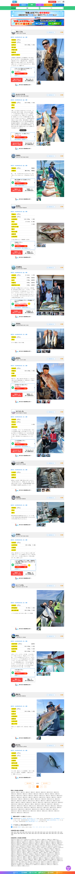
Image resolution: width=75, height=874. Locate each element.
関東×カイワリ (19, 800)
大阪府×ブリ (24, 852)
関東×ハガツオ (47, 805)
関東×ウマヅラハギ (14, 804)
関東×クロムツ (19, 797)
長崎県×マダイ (49, 861)
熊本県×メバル (43, 863)
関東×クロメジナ (39, 807)
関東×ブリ (18, 792)
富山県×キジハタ (24, 847)
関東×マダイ (13, 792)
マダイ (39, 4)
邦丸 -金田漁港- (23, 818)
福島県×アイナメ (32, 842)
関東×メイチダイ (40, 802)
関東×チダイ (36, 795)
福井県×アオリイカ (27, 848)
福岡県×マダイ (40, 860)
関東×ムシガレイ (53, 805)
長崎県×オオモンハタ (14, 863)
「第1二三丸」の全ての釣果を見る (29, 80)
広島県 (21, 833)
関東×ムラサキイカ (21, 809)
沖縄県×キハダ (55, 864)
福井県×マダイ (21, 848)
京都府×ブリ (37, 851)
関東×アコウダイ (50, 804)
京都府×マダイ (42, 851)
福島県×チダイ (19, 842)
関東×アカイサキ (27, 807)
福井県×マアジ (33, 848)
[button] (63, 123)
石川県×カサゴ (60, 847)
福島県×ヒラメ (13, 842)
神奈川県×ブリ (60, 844)
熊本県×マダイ (32, 863)
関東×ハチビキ (44, 804)
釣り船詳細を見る (50, 32)
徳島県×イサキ (41, 857)
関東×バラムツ (55, 809)
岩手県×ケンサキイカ (20, 839)
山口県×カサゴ (13, 857)
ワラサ (34, 818)
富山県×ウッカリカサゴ (32, 847)
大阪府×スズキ (35, 852)
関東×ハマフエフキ (53, 807)
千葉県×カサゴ (13, 844)
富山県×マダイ (18, 847)
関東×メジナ (38, 800)
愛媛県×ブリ (36, 859)
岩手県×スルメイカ (27, 839)
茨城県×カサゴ (53, 842)
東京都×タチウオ (25, 844)
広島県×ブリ (25, 856)
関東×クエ (13, 802)
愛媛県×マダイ (30, 859)
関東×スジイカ (43, 809)
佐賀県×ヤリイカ (44, 861)
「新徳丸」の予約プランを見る (17, 573)
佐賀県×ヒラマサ (24, 861)
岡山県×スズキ (33, 855)
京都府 (18, 833)
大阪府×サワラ (19, 852)
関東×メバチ (35, 802)
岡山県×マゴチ (56, 855)
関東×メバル (48, 795)
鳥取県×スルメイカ (14, 855)
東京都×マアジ (19, 844)
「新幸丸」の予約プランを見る (16, 395)
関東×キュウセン (46, 807)
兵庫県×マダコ (51, 852)
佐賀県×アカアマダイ (36, 861)
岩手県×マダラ (13, 839)
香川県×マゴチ (13, 859)
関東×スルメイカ (42, 795)
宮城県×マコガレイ (20, 840)
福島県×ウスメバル (25, 842)
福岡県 (47, 833)
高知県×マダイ (21, 860)
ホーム (15, 4)
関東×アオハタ (36, 797)
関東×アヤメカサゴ (48, 802)
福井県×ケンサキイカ (14, 848)
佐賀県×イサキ (30, 861)
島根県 (33, 833)
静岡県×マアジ (57, 848)
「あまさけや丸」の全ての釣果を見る (29, 143)
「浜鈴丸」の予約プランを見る (16, 190)
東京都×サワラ (37, 844)
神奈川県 (28, 818)
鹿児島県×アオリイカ (29, 864)
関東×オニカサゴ (59, 795)
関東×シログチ (13, 800)
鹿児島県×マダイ (14, 864)
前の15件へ (29, 783)
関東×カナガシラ (49, 809)
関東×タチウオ (56, 792)
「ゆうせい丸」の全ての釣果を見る (29, 451)
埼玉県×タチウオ (19, 843)
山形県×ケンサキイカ (44, 840)
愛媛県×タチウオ (48, 859)
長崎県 (53, 833)
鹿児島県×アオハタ (37, 864)
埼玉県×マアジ (37, 843)
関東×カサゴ (28, 792)
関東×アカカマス (37, 804)
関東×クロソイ (54, 797)
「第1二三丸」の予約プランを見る (16, 80)
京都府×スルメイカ (49, 851)
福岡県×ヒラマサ (60, 860)
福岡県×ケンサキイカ (53, 860)
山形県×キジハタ (37, 840)
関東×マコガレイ (56, 804)
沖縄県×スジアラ (50, 864)
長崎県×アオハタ (22, 863)
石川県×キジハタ (44, 847)
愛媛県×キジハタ (41, 859)
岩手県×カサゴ (33, 839)
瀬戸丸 (27, 821)
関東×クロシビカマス (40, 805)
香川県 (38, 833)
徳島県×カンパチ (47, 857)
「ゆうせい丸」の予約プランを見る (16, 451)
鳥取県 (30, 833)
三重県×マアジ (24, 851)
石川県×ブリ (38, 847)
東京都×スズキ (42, 844)
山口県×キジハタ (43, 856)
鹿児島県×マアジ (43, 864)
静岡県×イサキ (52, 848)
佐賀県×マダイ (18, 861)
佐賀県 (50, 833)
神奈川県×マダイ (55, 844)
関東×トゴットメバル (32, 805)
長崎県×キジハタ (56, 861)
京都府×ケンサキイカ (31, 851)
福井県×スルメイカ (40, 848)
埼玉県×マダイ (31, 843)
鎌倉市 (58, 818)
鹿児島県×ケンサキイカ (21, 864)
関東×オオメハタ (29, 802)
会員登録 (52, 1)
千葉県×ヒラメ (48, 843)
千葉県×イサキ (53, 843)
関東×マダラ (23, 802)
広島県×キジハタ (19, 856)
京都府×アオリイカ (56, 851)
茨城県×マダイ (37, 842)
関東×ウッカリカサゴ (56, 800)
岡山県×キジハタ (50, 855)
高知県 (35, 833)
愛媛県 (44, 833)
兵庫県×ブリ (41, 852)
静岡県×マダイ (46, 848)
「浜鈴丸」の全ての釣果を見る (29, 190)
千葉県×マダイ (42, 843)
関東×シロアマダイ (42, 797)
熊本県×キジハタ (49, 863)
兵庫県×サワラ (57, 852)
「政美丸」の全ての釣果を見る (29, 252)
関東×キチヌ (59, 807)
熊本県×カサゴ (55, 863)
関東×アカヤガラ (28, 809)
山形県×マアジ (31, 840)
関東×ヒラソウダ (19, 805)
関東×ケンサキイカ (19, 795)
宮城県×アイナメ (56, 839)
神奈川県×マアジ (49, 844)
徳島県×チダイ (35, 857)
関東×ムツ (32, 804)
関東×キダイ (49, 797)
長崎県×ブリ (27, 863)
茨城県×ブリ (43, 842)
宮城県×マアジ (49, 839)
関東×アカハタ (31, 795)
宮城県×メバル (13, 840)
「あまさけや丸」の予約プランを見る (17, 143)
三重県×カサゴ (19, 851)
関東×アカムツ (13, 797)
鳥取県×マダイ (27, 855)
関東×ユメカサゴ (21, 804)
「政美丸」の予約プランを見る (16, 252)
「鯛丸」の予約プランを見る (16, 680)
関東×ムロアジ (59, 805)
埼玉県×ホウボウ (26, 843)
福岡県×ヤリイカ (46, 860)
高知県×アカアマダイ (14, 860)
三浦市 (31, 818)
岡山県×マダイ (38, 855)
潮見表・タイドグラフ (58, 4)
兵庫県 (12, 833)
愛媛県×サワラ (53, 859)
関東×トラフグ (13, 807)
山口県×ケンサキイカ (55, 856)
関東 (32, 4)
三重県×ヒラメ (13, 851)
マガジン (48, 4)
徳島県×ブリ (25, 857)
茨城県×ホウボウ (60, 842)
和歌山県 (15, 833)
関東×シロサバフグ (14, 809)
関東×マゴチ (31, 797)
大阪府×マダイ (13, 852)
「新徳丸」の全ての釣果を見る (30, 573)
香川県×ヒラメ (25, 859)
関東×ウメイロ (18, 802)
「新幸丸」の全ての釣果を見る (29, 395)
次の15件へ (45, 783)
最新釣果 (24, 4)
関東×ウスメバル (49, 800)
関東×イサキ (38, 792)
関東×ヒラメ (33, 792)
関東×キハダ (13, 795)
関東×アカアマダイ (50, 792)
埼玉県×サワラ (13, 843)
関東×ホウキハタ (33, 807)
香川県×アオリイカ (59, 857)
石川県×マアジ (55, 847)
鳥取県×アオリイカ (21, 855)
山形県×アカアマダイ (52, 840)
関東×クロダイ (25, 797)
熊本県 (55, 833)
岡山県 (24, 833)
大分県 (58, 833)
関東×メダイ (59, 797)
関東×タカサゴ (60, 802)
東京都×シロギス (31, 844)
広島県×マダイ (13, 856)
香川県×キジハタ (19, 859)
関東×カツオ (25, 795)
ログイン (59, 1)
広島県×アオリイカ (36, 856)
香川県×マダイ (53, 857)
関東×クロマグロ (54, 802)
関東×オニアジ (13, 805)
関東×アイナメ (43, 800)
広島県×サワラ (30, 856)
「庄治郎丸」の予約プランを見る (16, 312)
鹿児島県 (61, 833)
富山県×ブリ (13, 847)
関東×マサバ (25, 800)
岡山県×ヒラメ (44, 855)
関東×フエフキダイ (20, 807)
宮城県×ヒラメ (44, 839)
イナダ (61, 818)
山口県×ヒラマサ (19, 857)
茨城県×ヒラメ (48, 842)
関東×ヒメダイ (26, 805)
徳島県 (41, 833)
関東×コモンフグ (19, 812)
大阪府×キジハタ (30, 852)
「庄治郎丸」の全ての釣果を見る (29, 312)
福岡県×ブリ (13, 861)
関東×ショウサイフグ (31, 800)
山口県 (27, 833)
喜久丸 (52, 818)
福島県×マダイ (59, 840)
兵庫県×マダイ (46, 852)
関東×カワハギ (53, 795)
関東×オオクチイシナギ (35, 809)
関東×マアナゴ (13, 812)
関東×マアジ (23, 792)
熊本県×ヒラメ (37, 863)
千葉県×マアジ (59, 843)
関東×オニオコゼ (26, 812)
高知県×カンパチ (60, 859)
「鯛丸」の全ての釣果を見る (29, 680)
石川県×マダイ (49, 847)
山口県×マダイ (49, 856)
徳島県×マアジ (30, 857)
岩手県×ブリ (39, 839)
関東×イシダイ (27, 804)
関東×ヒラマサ (43, 792)
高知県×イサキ (26, 860)
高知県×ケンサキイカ (33, 860)
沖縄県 (12, 834)
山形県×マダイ (26, 840)
